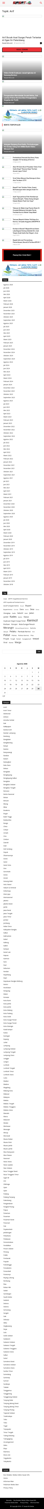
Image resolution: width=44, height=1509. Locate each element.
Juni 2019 (6, 562)
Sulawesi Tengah (9, 1345)
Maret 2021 (7, 494)
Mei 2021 (6, 488)
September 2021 (9, 475)
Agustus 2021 (8, 478)
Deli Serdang (7, 849)
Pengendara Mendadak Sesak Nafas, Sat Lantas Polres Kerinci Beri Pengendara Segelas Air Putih (21, 97)
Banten (5, 749)
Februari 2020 (8, 536)
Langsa (5, 1062)
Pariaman (6, 1213)
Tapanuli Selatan (9, 1413)
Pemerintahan (8, 1242)
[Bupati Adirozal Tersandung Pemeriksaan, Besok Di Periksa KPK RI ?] (6, 242)
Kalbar (5, 933)
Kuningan (6, 1036)
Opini (5, 1187)
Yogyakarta (7, 1458)
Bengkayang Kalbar (10, 778)
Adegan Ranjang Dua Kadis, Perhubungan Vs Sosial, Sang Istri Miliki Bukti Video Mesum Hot (21, 146)
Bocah (22, 606)
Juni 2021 (6, 484)
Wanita (11, 643)
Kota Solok (7, 1017)
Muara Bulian (8, 1139)
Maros (5, 1116)
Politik (5, 1255)
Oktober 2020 (8, 510)
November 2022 (9, 430)
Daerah (6, 843)
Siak (4, 1316)
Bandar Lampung (9, 733)
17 (5, 684)
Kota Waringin (8, 1026)
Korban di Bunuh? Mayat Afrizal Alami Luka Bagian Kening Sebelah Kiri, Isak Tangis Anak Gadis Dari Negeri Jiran (26, 231)
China (5, 826)
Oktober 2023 (8, 394)
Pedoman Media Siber (11, 1485)
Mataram (6, 1120)
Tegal (5, 1426)
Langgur (6, 1058)
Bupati (28, 606)
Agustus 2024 (8, 362)
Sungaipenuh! (26, 639)
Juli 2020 (6, 520)
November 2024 (9, 352)
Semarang (6, 1310)
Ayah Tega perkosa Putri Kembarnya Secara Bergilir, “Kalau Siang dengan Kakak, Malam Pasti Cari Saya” (26, 199)
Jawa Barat (7, 910)
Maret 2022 (7, 455)
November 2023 (9, 391)
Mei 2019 (6, 565)
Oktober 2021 (8, 472)
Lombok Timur (8, 1071)
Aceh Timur (7, 710)
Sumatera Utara (8, 1368)
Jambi (5, 907)
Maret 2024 (7, 378)
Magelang (6, 1087)
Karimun (6, 959)
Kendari (6, 971)
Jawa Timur (7, 917)
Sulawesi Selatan (9, 1342)
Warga (18, 642)
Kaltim (5, 946)
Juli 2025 (6, 327)
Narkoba (33, 628)
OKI (4, 1181)
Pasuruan (6, 1223)
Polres (14, 635)
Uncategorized (8, 1442)
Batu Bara (6, 765)
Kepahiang (7, 975)
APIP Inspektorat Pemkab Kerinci (13, 602)
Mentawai (6, 1126)
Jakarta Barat (7, 904)
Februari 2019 (8, 575)
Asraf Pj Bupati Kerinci (11, 606)
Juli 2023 (6, 404)
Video (5, 1445)
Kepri (5, 978)
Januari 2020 (7, 539)
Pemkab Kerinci (24, 631)
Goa (4, 868)
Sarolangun (7, 1294)
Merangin (8, 628)
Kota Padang (7, 1013)
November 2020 (9, 507)
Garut (5, 862)
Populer (6, 1262)
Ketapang (6, 991)
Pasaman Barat (8, 1220)
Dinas (37, 609)
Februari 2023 (8, 420)
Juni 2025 (6, 330)
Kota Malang (7, 1010)
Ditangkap (6, 613)
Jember (5, 920)
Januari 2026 (7, 307)
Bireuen (6, 801)
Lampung (6, 1046)
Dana (22, 609)
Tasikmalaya (7, 1416)
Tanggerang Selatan (10, 1397)
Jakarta (5, 901)
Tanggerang (7, 1394)
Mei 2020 (6, 526)
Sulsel (5, 1358)
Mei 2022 (6, 449)
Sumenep (6, 1378)
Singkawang (7, 1326)
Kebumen (6, 968)
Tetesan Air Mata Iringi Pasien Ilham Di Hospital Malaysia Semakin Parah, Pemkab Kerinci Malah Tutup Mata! (26, 210)
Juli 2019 (6, 559)
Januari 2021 (7, 501)
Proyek (6, 639)
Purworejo (7, 1274)
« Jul (3, 696)
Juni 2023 (6, 407)
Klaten (5, 994)
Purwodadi (7, 1271)
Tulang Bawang (8, 1436)
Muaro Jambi (7, 1149)
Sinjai (5, 1329)
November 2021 (9, 468)
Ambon (5, 717)
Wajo (5, 1448)
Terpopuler (7, 1429)
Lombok (6, 1065)
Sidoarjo (6, 1320)
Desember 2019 (9, 542)
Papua (5, 1210)
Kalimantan (7, 936)
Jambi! (5, 617)
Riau (4, 1284)
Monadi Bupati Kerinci (22, 628)
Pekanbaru (7, 1236)
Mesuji (5, 1133)
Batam (5, 759)
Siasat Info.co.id (7, 43)
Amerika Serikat (8, 720)
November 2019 (9, 546)
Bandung (6, 736)
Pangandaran (8, 1203)
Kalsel (5, 939)
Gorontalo (6, 872)
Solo (5, 1332)
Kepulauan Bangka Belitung (12, 981)
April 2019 (6, 568)
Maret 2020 (7, 533)
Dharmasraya (8, 855)
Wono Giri (6, 1455)
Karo (5, 962)
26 (16, 689)
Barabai (6, 755)
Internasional (7, 897)
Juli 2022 (6, 443)
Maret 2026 (7, 301)
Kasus (26, 617)
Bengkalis (6, 772)
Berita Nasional (8, 794)
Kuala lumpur (7, 1029)
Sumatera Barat (8, 1361)
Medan (5, 1123)
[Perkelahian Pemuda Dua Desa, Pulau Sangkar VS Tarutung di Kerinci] (6, 160)
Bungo (5, 823)
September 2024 (9, 359)
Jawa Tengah (7, 913)
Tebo (5, 1419)
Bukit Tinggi (7, 817)
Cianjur (5, 830)
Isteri (26, 613)
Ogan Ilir (6, 1178)
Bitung (5, 804)
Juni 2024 (6, 368)
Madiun (6, 1081)
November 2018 (9, 581)
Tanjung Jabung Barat (10, 1403)
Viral (5, 642)
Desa (32, 609)
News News (7, 1162)
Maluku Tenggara (9, 1107)
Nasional (6, 1158)
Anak (5, 599)
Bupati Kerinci (7, 609)
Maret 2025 (7, 339)
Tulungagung (7, 1439)
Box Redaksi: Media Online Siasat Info (16, 1475)
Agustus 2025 (8, 323)
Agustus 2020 (8, 517)
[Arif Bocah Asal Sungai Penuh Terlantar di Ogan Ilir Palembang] (22, 25)
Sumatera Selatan (9, 1365)
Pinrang (6, 1252)
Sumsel (5, 1381)
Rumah (18, 639)
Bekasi (5, 768)
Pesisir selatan (8, 1249)
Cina (4, 836)
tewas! (36, 639)
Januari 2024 (7, 385)
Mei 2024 (6, 372)
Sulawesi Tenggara (9, 1349)
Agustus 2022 (8, 439)
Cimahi (5, 833)
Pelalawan (6, 1239)
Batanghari (7, 762)
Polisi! (6, 635)
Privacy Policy (8, 1488)
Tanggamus (7, 1390)
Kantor (20, 617)
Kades (13, 616)
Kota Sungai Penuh (27, 624)
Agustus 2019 (8, 555)
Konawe (6, 997)
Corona (16, 609)
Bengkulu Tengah (9, 788)
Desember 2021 (9, 465)
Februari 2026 (8, 304)
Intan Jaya (6, 894)
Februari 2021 (8, 497)
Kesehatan (7, 988)
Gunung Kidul (7, 881)
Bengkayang (7, 775)
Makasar (6, 1094)
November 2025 (9, 314)
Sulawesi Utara (8, 1352)
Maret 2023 (7, 417)
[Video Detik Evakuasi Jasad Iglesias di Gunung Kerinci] (22, 67)
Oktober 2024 (8, 356)
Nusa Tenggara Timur (11, 1174)
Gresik (5, 878)
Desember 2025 (9, 310)
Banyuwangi (7, 752)
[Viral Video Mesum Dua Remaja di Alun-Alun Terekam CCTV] (6, 180)
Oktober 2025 (8, 317)
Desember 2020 (9, 504)
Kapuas (6, 955)
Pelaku (13, 631)
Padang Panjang (9, 1197)
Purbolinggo (7, 1265)
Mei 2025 (6, 333)
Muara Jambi (7, 1145)
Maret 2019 (7, 571)
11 (10, 680)
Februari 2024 (8, 381)
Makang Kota (8, 1091)
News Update (8, 1165)
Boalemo (6, 810)
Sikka (5, 1323)
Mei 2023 (6, 410)
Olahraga (6, 1184)
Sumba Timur (8, 1371)
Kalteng (6, 942)
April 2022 (6, 452)
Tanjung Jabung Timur (11, 1407)
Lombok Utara (8, 1075)
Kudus (5, 1033)
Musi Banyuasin (8, 1152)
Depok (5, 852)
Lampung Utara (8, 1055)
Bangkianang (7, 743)
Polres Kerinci (23, 635)
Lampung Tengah (9, 1052)
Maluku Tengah (8, 1104)
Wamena (6, 1452)
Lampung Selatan (9, 1049)
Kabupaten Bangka (10, 930)
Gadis (14, 613)
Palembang (7, 1200)
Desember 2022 (9, 426)
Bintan (5, 797)
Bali (4, 723)
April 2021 (6, 491)
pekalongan (7, 1233)
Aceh (5, 707)
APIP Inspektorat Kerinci (18, 599)
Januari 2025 (7, 346)
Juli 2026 (6, 288)
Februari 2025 (8, 343)
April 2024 (6, 375)
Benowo (6, 791)
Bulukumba (7, 820)
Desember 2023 (9, 388)
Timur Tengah (8, 1432)
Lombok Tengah (9, 1068)
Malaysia (6, 1097)
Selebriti (6, 1300)
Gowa (5, 875)
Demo (27, 609)
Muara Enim (7, 1142)
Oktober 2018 (8, 584)
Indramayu (7, 891)
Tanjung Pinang (8, 1410)
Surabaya (6, 1384)
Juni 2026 (6, 291)
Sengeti (6, 1313)
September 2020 (9, 513)
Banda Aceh (7, 730)
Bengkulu (6, 781)
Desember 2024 (9, 349)
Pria (32, 635)
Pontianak (6, 1258)
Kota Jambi (7, 1004)
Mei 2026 (6, 294)
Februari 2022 (8, 459)
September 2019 (9, 552)
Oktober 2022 (8, 433)
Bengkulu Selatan (9, 785)
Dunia (5, 859)
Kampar (6, 949)
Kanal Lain (7, 952)
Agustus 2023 (8, 401)
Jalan (31, 613)
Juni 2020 (6, 523)
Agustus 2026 (8, 285)
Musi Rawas (7, 1155)
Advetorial (6, 714)
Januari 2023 (7, 423)
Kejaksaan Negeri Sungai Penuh (14, 621)
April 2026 (6, 298)
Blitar (5, 807)
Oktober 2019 (8, 549)
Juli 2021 (6, 481)
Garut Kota (7, 865)
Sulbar (5, 1355)
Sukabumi (6, 1339)
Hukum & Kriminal (9, 888)
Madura (6, 1084)
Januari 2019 (7, 578)
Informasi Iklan (8, 1481)
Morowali (6, 1136)
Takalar (6, 1387)
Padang (6, 1194)
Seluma (6, 1303)
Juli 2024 (6, 365)
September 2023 (9, 397)
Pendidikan (7, 1245)
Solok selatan (8, 1336)
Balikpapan (7, 726)
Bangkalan (7, 739)
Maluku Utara (8, 1110)
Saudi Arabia (7, 1297)
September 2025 (9, 320)
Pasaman (6, 1216)
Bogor (5, 814)
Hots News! (7, 884)
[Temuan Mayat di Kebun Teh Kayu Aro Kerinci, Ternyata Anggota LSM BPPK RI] (6, 221)
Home (5, 1478)
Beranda (9, 1500)
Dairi (5, 846)
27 (22, 689)
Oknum (5, 632)
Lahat (5, 1042)
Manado (6, 1113)
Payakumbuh (7, 1229)
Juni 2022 (6, 446)
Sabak (5, 1291)
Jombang (6, 923)
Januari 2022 (7, 462)
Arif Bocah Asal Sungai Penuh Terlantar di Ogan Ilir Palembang (21, 38)
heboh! (20, 613)
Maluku (5, 1100)
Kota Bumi (7, 1000)
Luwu (5, 1078)
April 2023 (6, 414)
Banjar (5, 746)
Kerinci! (32, 620)
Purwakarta (7, 1268)
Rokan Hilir (7, 1287)
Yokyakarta (7, 1461)
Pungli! (13, 639)
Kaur (5, 965)
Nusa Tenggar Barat (10, 1171)
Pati (4, 1226)
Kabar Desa (7, 926)
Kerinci (5, 984)
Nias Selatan (7, 1168)
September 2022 (9, 436)
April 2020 (6, 530)
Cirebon (6, 839)
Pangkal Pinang (8, 1207)
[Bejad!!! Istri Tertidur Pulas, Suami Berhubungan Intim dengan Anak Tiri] (6, 189)
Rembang (6, 1281)
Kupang (6, 1039)
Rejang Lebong (8, 1278)
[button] (3, 3)
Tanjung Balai (8, 1400)
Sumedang (7, 1374)
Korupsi (14, 624)
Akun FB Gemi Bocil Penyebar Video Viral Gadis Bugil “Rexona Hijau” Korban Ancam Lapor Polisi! (27, 169)
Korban (6, 624)
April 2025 (6, 336)
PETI (33, 632)
